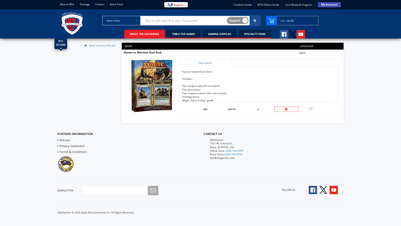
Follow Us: (288, 190)
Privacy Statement (72, 146)
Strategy (85, 4)
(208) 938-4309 (234, 151)
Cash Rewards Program (298, 4)
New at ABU (67, 4)
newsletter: (65, 190)
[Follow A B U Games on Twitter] (292, 34)
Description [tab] (205, 63)
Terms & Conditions (73, 152)
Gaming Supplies (219, 34)
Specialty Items (254, 34)
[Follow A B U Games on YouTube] (304, 34)
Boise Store (116, 4)
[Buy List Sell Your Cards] (176, 4)
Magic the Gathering (144, 34)
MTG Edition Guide (268, 4)
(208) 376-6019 (233, 154)
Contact (99, 4)
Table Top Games (183, 34)
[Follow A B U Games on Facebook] (281, 34)
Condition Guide (242, 4)
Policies (65, 140)
